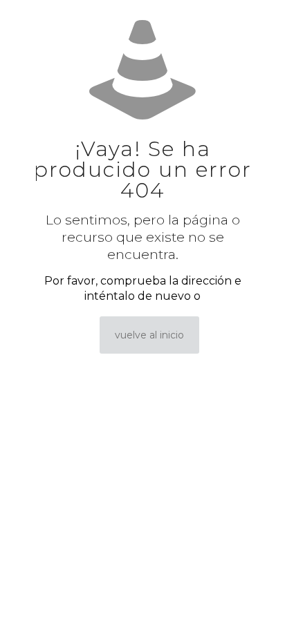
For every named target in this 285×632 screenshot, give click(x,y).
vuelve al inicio (149, 335)
